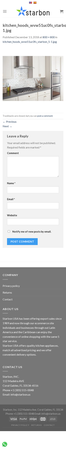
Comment (13, 153)
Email (11, 199)
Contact (7, 299)
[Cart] (61, 11)
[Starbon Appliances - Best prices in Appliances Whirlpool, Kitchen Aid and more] (33, 11)
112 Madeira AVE (13, 381)
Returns (7, 292)
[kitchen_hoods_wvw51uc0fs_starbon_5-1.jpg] (33, 78)
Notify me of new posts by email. (31, 231)
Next (7, 126)
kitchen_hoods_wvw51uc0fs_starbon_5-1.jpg (30, 41)
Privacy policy (11, 285)
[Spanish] (35, 2)
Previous (10, 121)
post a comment (45, 115)
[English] (31, 2)
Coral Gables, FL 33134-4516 (20, 385)
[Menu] (5, 11)
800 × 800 (49, 37)
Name (11, 183)
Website (12, 215)
